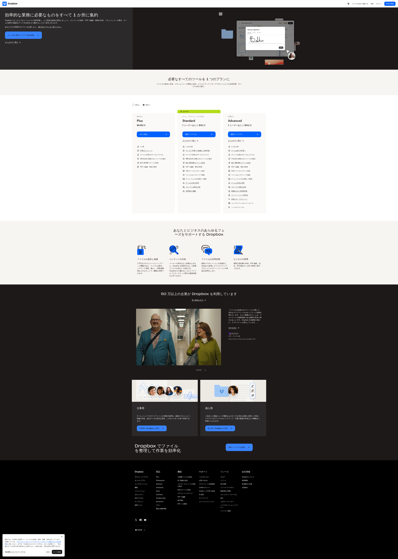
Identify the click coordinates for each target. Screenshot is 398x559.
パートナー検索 (225, 511)
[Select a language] (348, 4)
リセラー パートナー (227, 501)
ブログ (222, 477)
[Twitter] (136, 520)
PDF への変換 (182, 504)
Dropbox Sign (161, 498)
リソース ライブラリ (227, 487)
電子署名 (180, 500)
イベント (223, 480)
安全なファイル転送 (184, 490)
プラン (158, 505)
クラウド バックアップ (185, 493)
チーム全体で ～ (238, 151)
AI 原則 (201, 494)
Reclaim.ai (159, 501)
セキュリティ (139, 494)
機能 (136, 487)
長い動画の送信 (183, 480)
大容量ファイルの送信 (185, 477)
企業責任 (245, 487)
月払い (137, 105)
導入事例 (223, 484)
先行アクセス (139, 498)
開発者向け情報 (225, 491)
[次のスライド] (205, 370)
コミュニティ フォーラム (228, 494)
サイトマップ (203, 498)
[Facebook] (140, 520)
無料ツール (138, 505)
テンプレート (139, 501)
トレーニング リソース (206, 501)
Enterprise (159, 487)
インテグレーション (141, 484)
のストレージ (146, 151)
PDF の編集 (181, 497)
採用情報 (245, 480)
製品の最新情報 (161, 508)
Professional (160, 480)
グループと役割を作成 (193, 187)
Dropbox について (248, 477)
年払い (148, 105)
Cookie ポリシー (204, 487)
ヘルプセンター (204, 477)
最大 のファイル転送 (195, 163)
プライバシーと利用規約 (207, 484)
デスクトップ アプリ (141, 477)
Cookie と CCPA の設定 (207, 491)
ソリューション (140, 491)
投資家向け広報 (247, 484)
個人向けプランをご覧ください (49, 27)
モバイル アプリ (140, 480)
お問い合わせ (203, 480)
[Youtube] (145, 520)
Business (159, 484)
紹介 (221, 498)
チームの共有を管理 (192, 183)
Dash (158, 491)
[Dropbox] (11, 4)
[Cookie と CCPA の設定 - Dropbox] (33, 545)
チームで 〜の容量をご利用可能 (198, 151)
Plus (157, 477)
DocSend (159, 494)
